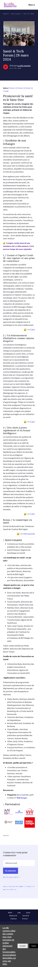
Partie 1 (12, 88)
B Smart (25, 919)
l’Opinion (13, 919)
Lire (32, 329)
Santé (28, 913)
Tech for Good (28, 14)
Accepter (23, 946)
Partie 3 (28, 88)
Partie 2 (20, 88)
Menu (30, 5)
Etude (6, 91)
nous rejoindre (25, 249)
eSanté (6, 835)
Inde (19, 913)
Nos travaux (16, 14)
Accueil (6, 14)
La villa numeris (24, 65)
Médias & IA (13, 916)
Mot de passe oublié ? (11, 877)
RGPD (10, 913)
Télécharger (21, 798)
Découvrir (29, 533)
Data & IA (25, 916)
